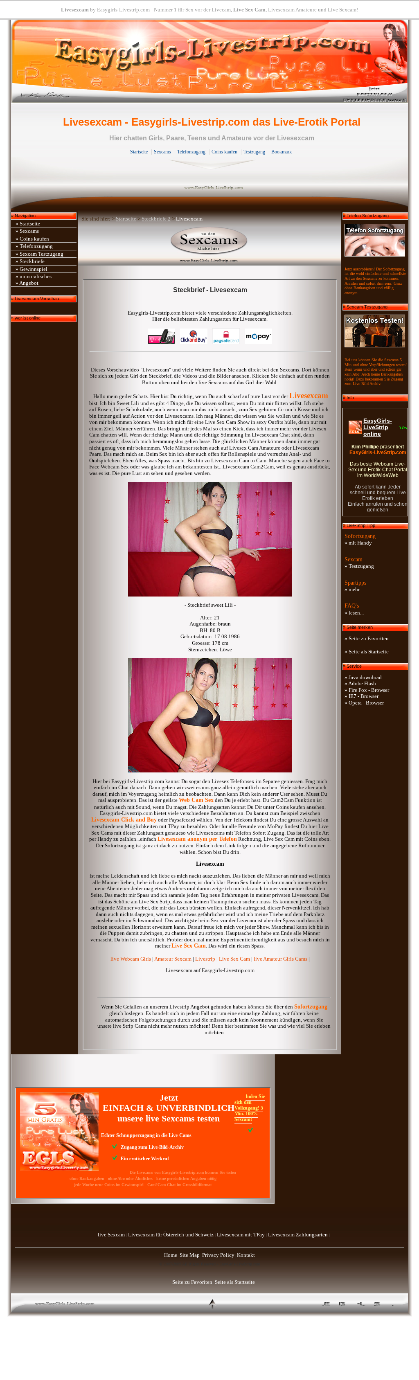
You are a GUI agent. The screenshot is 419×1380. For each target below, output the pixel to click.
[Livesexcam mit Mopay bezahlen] (258, 342)
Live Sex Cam (249, 10)
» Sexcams (27, 231)
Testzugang (254, 152)
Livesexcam (75, 10)
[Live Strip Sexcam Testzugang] (375, 329)
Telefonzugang (191, 152)
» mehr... (354, 589)
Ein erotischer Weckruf (143, 1159)
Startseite (139, 152)
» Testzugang (359, 566)
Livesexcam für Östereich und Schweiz (171, 1234)
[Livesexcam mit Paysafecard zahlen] (226, 342)
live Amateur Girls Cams (280, 959)
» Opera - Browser (364, 703)
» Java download (363, 677)
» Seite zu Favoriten (367, 638)
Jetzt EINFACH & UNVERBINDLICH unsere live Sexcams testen (168, 1107)
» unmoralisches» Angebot (34, 279)
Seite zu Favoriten (192, 1282)
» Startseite (28, 224)
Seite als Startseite (235, 1282)
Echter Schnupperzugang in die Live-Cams (145, 1135)
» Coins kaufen (32, 239)
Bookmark (281, 152)
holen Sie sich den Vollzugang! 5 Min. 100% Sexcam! (249, 1108)
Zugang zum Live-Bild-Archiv (150, 1147)
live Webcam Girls (130, 959)
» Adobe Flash (360, 683)
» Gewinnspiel (31, 269)
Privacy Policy (218, 1255)
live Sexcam (111, 1234)
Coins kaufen (224, 152)
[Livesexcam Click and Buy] (210, 771)
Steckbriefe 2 (156, 219)
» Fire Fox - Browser (367, 690)
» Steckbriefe (30, 261)
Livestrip (205, 959)
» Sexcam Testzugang (39, 254)
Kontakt (246, 1255)
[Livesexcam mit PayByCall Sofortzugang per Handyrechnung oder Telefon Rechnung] (161, 342)
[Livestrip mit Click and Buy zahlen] (193, 342)
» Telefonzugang (34, 246)
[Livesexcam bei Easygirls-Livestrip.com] (209, 101)
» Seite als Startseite (367, 651)
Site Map (190, 1255)
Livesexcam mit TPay (241, 1234)
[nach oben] (213, 1311)
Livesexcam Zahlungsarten (298, 1234)
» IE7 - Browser (361, 696)
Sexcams (162, 152)
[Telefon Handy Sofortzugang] (375, 238)
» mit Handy (358, 543)
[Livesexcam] (209, 246)
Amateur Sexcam (172, 959)
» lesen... (354, 613)
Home (170, 1255)
